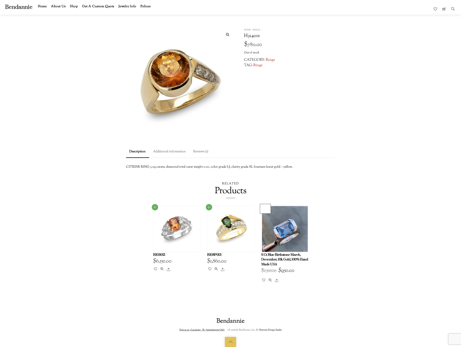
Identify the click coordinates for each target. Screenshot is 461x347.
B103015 (159, 255)
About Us (58, 6)
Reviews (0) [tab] (200, 151)
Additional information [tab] (169, 151)
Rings (256, 30)
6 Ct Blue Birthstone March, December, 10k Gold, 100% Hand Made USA (284, 259)
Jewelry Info (127, 6)
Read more (155, 207)
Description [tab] (137, 151)
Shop (74, 6)
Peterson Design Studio (270, 330)
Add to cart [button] (265, 209)
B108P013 (214, 255)
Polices (145, 6)
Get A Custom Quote (98, 6)
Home (42, 6)
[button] (227, 34)
